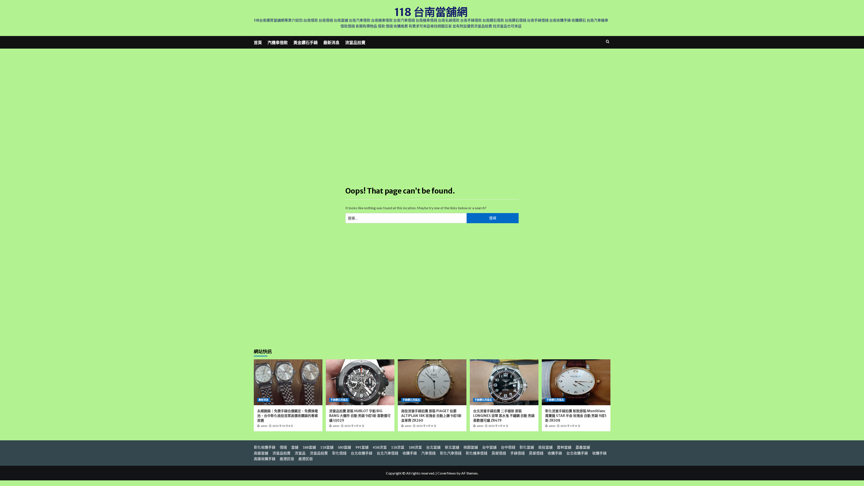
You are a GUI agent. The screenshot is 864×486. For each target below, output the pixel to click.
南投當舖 (545, 447)
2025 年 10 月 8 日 (282, 426)
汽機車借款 (278, 42)
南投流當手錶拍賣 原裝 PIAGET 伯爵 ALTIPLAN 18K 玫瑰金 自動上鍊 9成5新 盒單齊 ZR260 (431, 416)
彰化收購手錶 (264, 447)
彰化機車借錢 (476, 453)
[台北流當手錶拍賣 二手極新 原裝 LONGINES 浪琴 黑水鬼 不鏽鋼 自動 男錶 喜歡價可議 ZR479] (504, 382)
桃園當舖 (471, 447)
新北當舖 (452, 447)
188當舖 (309, 447)
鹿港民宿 (287, 459)
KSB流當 (380, 447)
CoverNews (446, 473)
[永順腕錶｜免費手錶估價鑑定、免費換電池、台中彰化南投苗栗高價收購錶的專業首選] (288, 382)
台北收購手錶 (361, 453)
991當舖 (362, 447)
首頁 (258, 42)
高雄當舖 (261, 453)
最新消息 (331, 42)
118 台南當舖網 (431, 12)
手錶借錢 (517, 453)
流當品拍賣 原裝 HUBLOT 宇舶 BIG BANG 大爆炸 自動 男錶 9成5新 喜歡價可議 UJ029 (360, 416)
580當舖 (344, 447)
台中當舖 (489, 447)
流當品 (300, 453)
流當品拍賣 (355, 42)
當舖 (294, 447)
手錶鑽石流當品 (339, 399)
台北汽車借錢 (387, 453)
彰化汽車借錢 (450, 453)
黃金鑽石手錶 (305, 42)
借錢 (283, 447)
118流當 (397, 447)
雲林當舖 (564, 447)
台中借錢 (508, 447)
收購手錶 (410, 453)
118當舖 (326, 447)
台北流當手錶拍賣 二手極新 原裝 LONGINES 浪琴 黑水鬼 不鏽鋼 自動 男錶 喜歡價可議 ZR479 (504, 416)
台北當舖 (433, 447)
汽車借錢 (428, 453)
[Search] (607, 42)
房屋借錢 (499, 453)
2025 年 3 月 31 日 (354, 426)
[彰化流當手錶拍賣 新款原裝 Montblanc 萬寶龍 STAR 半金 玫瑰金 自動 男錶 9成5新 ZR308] (576, 382)
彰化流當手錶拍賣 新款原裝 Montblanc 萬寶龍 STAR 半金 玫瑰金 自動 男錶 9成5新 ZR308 (575, 416)
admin (264, 426)
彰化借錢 (339, 453)
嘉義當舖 (583, 447)
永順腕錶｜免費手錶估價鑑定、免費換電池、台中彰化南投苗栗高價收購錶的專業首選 (287, 416)
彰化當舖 (527, 447)
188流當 (415, 447)
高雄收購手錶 (264, 459)
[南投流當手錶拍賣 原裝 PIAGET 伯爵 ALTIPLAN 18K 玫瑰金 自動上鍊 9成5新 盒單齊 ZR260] (432, 382)
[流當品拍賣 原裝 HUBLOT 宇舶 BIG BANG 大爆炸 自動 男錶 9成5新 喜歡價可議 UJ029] (360, 382)
